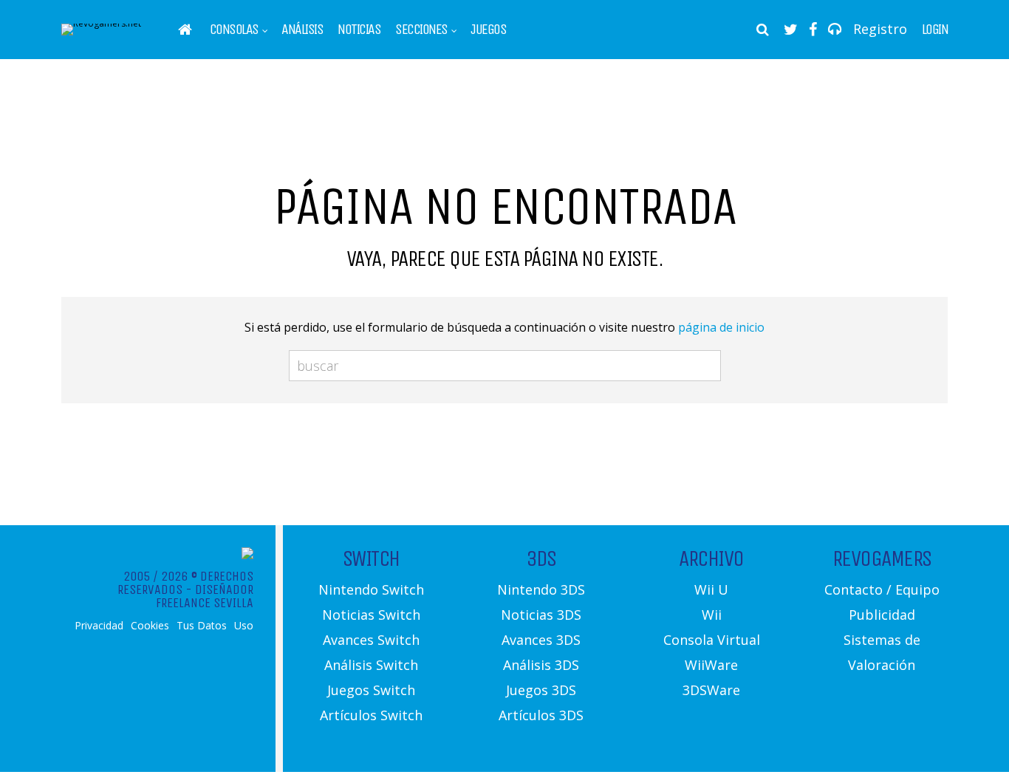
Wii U (711, 589)
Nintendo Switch (371, 589)
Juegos (488, 29)
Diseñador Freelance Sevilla (204, 596)
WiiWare (711, 665)
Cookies (150, 625)
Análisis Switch (371, 665)
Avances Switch (371, 640)
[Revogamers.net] (101, 23)
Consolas (234, 29)
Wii (712, 614)
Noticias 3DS (541, 614)
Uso (243, 625)
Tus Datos (202, 625)
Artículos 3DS (541, 715)
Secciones (421, 29)
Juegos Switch (371, 690)
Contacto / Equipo (882, 589)
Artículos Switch (371, 715)
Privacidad (99, 625)
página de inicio (721, 327)
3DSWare (711, 690)
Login (935, 29)
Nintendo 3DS (541, 589)
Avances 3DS (541, 640)
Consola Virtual (711, 640)
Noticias (359, 29)
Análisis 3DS (541, 665)
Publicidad (882, 614)
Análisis (302, 29)
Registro (880, 28)
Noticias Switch (371, 614)
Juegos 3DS (541, 690)
